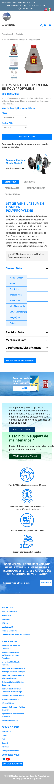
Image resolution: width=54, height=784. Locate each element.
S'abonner (46, 583)
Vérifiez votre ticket (25, 456)
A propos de (6, 731)
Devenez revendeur (12, 764)
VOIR (25, 388)
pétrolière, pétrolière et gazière (13, 696)
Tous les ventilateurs (9, 612)
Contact (4, 735)
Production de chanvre (10, 699)
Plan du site (28, 778)
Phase (4, 113)
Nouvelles (5, 747)
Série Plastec (6, 616)
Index (38, 778)
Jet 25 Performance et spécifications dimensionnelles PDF (27, 256)
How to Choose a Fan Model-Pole (20, 360)
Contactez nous (22, 429)
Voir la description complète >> (18, 108)
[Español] (49, 9)
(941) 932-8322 (29, 8)
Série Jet (5, 623)
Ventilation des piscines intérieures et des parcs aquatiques (10, 655)
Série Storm (6, 619)
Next (14, 61)
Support (5, 743)
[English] (45, 9)
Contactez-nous (34, 5)
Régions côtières (8, 703)
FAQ (3, 739)
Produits (19, 34)
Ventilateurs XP (7, 627)
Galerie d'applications (10, 720)
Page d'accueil (7, 34)
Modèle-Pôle (7, 123)
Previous (14, 43)
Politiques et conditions (10, 751)
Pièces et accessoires (9, 631)
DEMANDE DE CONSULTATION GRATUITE (18, 2)
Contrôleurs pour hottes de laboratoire (16, 635)
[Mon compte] (45, 25)
